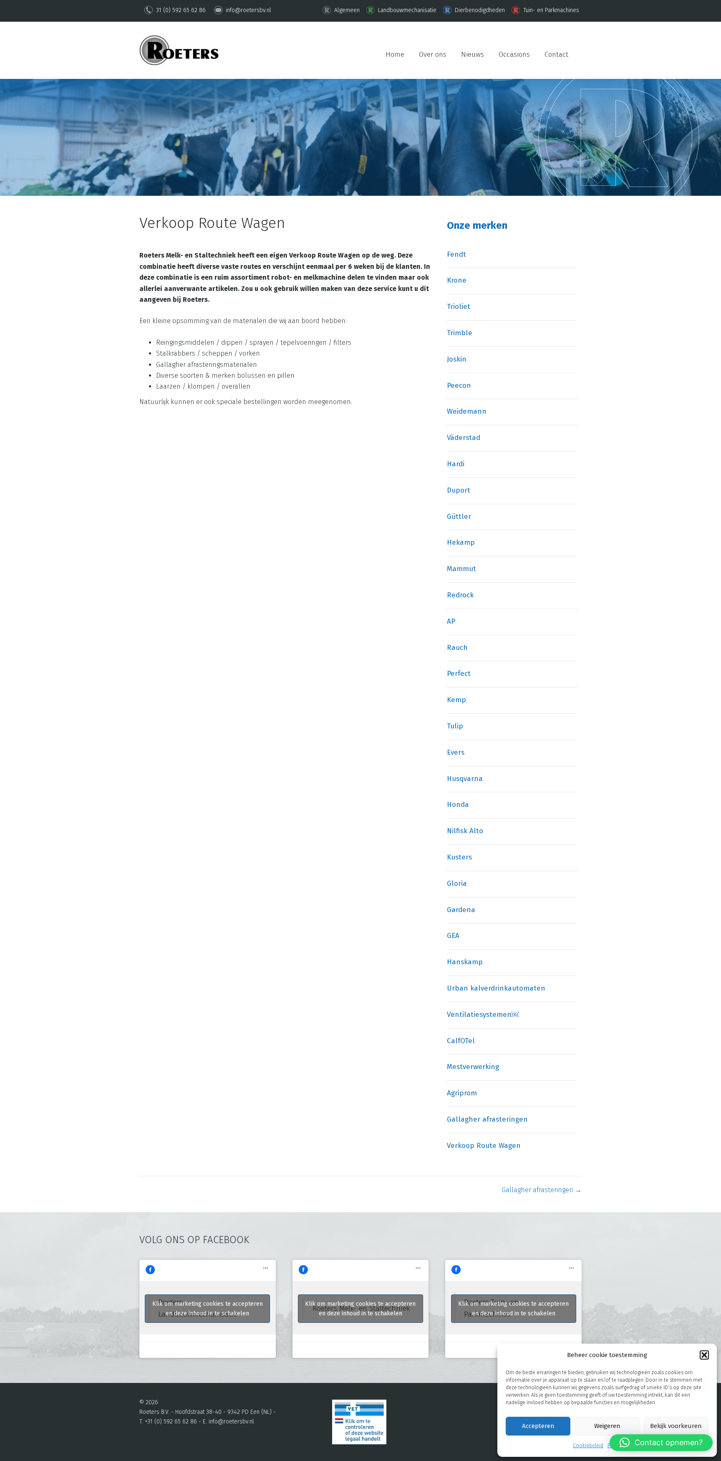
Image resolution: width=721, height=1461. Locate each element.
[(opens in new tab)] (359, 1422)
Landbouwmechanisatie (406, 10)
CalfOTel (461, 1040)
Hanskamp (465, 962)
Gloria (457, 883)
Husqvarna (465, 778)
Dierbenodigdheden (479, 10)
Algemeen (346, 10)
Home (395, 54)
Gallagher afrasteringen (487, 1119)
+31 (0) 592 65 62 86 (171, 1421)
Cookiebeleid (588, 1445)
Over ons (432, 54)
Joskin (456, 359)
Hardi (455, 464)
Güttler (459, 516)
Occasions (514, 54)
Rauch (457, 647)
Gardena (461, 909)
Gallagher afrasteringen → (542, 1190)
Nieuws (472, 54)
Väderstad (463, 437)
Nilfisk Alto (465, 831)
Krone (456, 280)
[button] (704, 1355)
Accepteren (538, 1426)
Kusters (459, 857)
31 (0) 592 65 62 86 (180, 10)
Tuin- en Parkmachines (550, 10)
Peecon (459, 385)
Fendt (456, 254)
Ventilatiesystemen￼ (483, 1014)
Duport (458, 490)
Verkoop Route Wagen (484, 1145)
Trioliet (458, 306)
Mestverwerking (473, 1066)
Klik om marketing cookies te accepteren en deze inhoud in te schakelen (207, 1308)
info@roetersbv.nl (247, 10)
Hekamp (461, 542)
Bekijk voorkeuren (676, 1426)
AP (451, 621)
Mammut (461, 568)
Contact (556, 54)
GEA (453, 935)
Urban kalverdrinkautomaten (496, 988)
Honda (458, 804)
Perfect (459, 673)
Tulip (455, 726)
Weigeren (607, 1426)
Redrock (460, 595)
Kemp (456, 699)
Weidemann (467, 411)
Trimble (459, 333)
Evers (455, 752)
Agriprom (462, 1093)
